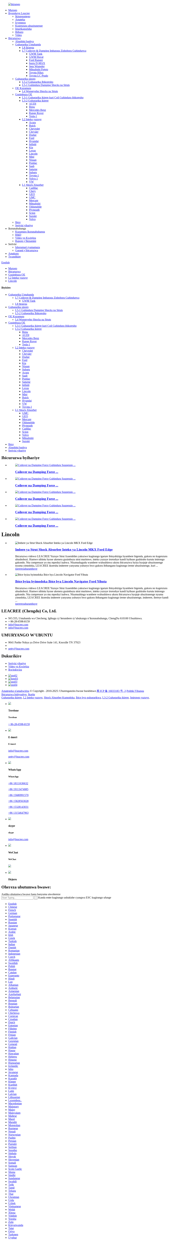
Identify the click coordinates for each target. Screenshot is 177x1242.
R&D (18, 234)
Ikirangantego (22, 16)
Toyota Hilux (36, 72)
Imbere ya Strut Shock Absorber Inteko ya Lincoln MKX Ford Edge (64, 549)
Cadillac (33, 187)
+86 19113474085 (18, 789)
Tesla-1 (33, 116)
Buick (32, 125)
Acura (32, 122)
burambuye (31, 568)
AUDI (32, 103)
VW (31, 181)
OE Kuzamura (23, 88)
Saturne (33, 169)
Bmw (32, 106)
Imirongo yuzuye (139, 697)
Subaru (33, 172)
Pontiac (33, 163)
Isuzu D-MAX (37, 63)
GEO (32, 194)
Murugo (12, 10)
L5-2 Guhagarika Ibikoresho (37, 81)
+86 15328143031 (18, 806)
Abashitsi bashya (24, 41)
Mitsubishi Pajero (38, 69)
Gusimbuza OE (23, 94)
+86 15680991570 (18, 795)
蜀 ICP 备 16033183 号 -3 (111, 690)
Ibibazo (19, 32)
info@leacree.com (18, 624)
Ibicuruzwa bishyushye (14, 694)
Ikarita (31, 694)
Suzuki (33, 216)
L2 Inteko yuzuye (31, 119)
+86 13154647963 (18, 812)
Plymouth (34, 209)
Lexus (32, 150)
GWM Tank (35, 53)
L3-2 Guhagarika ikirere (35, 100)
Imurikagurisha (23, 28)
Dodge (32, 134)
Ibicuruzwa (14, 38)
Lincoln (33, 153)
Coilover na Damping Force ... (36, 472)
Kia (31, 147)
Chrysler (33, 131)
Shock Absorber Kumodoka (59, 697)
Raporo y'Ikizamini (25, 241)
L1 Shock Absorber (33, 184)
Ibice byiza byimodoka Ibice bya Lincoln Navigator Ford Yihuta (61, 581)
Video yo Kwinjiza (25, 237)
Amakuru (13, 253)
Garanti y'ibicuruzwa (26, 250)
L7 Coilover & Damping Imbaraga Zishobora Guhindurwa (54, 50)
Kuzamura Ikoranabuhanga (30, 231)
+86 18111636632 (18, 783)
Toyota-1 (34, 175)
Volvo (32, 219)
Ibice (18, 222)
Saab (31, 166)
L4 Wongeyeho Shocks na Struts (40, 91)
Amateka (20, 19)
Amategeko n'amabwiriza (15, 690)
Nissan (32, 159)
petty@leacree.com (18, 648)
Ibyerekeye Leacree (19, 13)
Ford (31, 138)
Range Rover (36, 113)
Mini (31, 156)
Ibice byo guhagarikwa (88, 697)
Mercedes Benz (37, 109)
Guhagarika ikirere (11, 697)
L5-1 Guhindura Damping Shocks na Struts (46, 85)
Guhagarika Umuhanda (28, 44)
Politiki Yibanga (135, 690)
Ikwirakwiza (15, 669)
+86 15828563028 (18, 801)
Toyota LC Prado (38, 75)
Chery (32, 191)
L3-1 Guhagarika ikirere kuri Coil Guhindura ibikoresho (52, 97)
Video (18, 35)
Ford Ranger (36, 60)
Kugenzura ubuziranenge (29, 25)
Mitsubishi (34, 203)
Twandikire (14, 256)
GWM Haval (36, 56)
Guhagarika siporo (25, 78)
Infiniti (32, 144)
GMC (32, 197)
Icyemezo (20, 22)
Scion (32, 212)
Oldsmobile (35, 206)
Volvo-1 (33, 178)
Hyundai (34, 141)
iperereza (20, 568)
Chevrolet (34, 128)
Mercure (33, 200)
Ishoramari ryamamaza (27, 247)
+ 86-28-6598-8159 (19, 724)
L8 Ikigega (28, 47)
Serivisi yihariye (24, 225)
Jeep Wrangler (37, 66)
